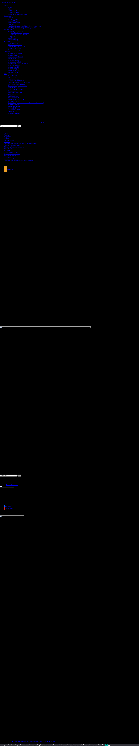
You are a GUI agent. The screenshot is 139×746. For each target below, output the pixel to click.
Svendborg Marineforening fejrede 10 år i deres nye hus (20, 143)
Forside (6, 133)
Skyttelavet (7, 150)
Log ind (53, 741)
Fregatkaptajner (8, 157)
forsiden (42, 122)
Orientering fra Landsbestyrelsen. (14, 147)
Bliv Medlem (8, 148)
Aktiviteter (7, 142)
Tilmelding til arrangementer (12, 145)
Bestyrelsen (7, 137)
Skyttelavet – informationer (12, 154)
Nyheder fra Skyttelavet (11, 152)
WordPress (46, 741)
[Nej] (109, 745)
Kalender (6, 135)
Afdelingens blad (9, 140)
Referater (6, 138)
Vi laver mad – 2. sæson (11, 159)
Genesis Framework (36, 741)
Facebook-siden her (12, 485)
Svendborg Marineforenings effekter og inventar (18, 160)
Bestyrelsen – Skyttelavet (11, 155)
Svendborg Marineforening (8, 2)
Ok (107, 745)
